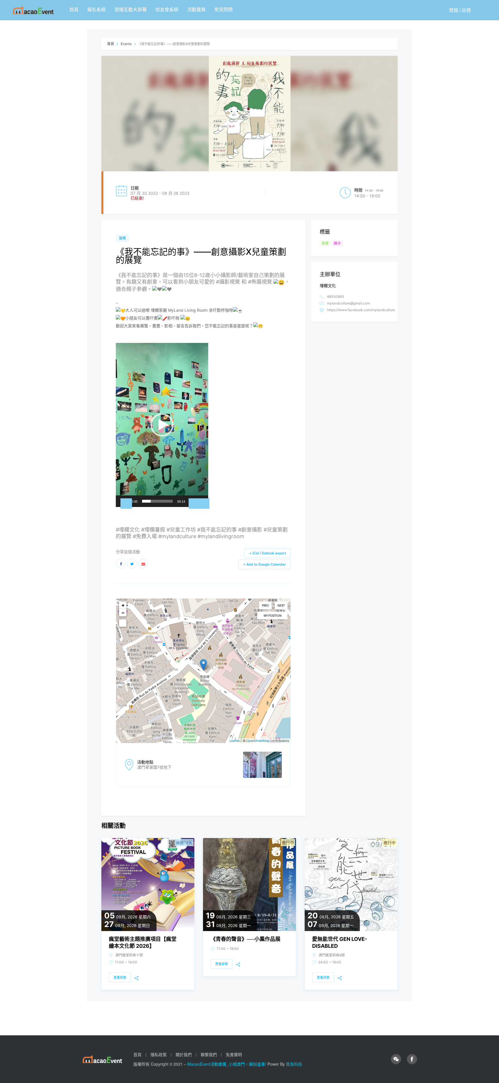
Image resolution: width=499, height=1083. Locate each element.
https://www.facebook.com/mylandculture (361, 310)
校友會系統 (166, 9)
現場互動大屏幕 (130, 9)
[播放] (126, 503)
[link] (179, 310)
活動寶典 (196, 9)
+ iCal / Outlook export (267, 553)
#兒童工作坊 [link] (181, 530)
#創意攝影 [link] (250, 530)
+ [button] (123, 605)
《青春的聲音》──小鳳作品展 (245, 939)
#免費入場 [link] (145, 536)
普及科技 (294, 1064)
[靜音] (194, 503)
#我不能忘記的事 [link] (217, 530)
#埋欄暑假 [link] (153, 530)
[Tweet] (132, 564)
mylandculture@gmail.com (348, 303)
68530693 (335, 296)
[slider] (157, 501)
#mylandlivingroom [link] (221, 536)
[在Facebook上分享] (121, 564)
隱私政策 (158, 1054)
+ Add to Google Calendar (264, 564)
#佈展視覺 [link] (260, 282)
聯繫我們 (209, 1054)
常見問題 (223, 9)
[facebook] (412, 1059)
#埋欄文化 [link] (128, 530)
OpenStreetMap (258, 741)
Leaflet (235, 741)
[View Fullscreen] (122, 623)
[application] (162, 425)
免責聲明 (234, 1054)
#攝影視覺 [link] (228, 282)
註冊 (466, 10)
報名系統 (96, 9)
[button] (162, 424)
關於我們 (184, 1054)
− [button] (123, 613)
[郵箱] (143, 564)
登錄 (453, 10)
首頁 (74, 9)
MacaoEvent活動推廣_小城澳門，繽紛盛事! (227, 1064)
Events (126, 44)
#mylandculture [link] (177, 536)
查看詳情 (119, 978)
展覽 (122, 238)
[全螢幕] (203, 503)
